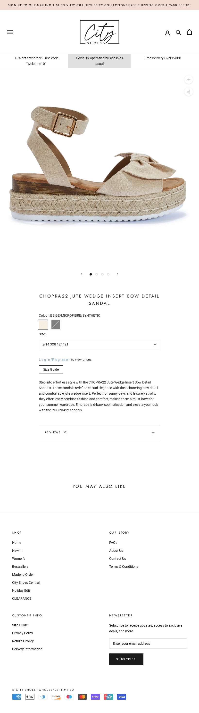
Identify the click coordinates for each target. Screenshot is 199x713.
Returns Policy (23, 641)
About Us (116, 550)
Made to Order (23, 574)
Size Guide (20, 625)
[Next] (117, 274)
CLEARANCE (21, 598)
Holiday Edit (21, 590)
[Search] (178, 32)
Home (16, 542)
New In (17, 550)
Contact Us (117, 558)
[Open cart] (189, 32)
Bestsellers (20, 566)
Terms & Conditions (123, 566)
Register (61, 359)
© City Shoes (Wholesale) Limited (43, 690)
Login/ (45, 359)
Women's (18, 558)
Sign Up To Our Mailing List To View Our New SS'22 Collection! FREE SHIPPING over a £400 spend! (99, 5)
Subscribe (126, 659)
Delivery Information (27, 649)
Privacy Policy (22, 633)
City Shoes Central (26, 582)
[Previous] (81, 274)
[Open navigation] (10, 32)
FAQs (113, 542)
